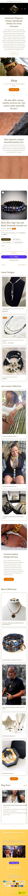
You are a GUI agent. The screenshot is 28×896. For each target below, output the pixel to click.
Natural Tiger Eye (6, 242)
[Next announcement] (25, 1)
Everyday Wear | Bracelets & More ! (11, 660)
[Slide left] (11, 826)
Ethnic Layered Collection (9, 486)
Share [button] (4, 264)
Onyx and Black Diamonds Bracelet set (10, 377)
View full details (21, 264)
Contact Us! (9, 579)
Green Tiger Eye (18, 242)
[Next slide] (16, 95)
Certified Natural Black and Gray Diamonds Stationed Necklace (13, 341)
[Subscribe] (23, 841)
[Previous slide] (11, 95)
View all (14, 778)
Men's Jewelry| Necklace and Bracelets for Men (13, 708)
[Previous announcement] (2, 1)
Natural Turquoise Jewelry (9, 436)
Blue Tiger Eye (5, 239)
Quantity (3, 245)
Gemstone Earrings (7, 773)
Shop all (14, 89)
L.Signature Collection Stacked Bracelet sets (13, 517)
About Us (14, 53)
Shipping (2, 230)
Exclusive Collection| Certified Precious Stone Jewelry (13, 623)
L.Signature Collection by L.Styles (13, 888)
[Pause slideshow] (26, 95)
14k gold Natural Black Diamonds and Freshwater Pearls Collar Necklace (13, 309)
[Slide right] (16, 826)
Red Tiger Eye (16, 239)
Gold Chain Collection (8, 736)
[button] (2, 8)
